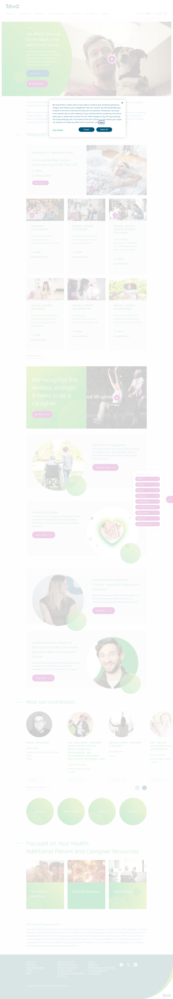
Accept (86, 130)
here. (101, 122)
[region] (87, 118)
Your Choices (58, 130)
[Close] (122, 102)
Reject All (104, 130)
